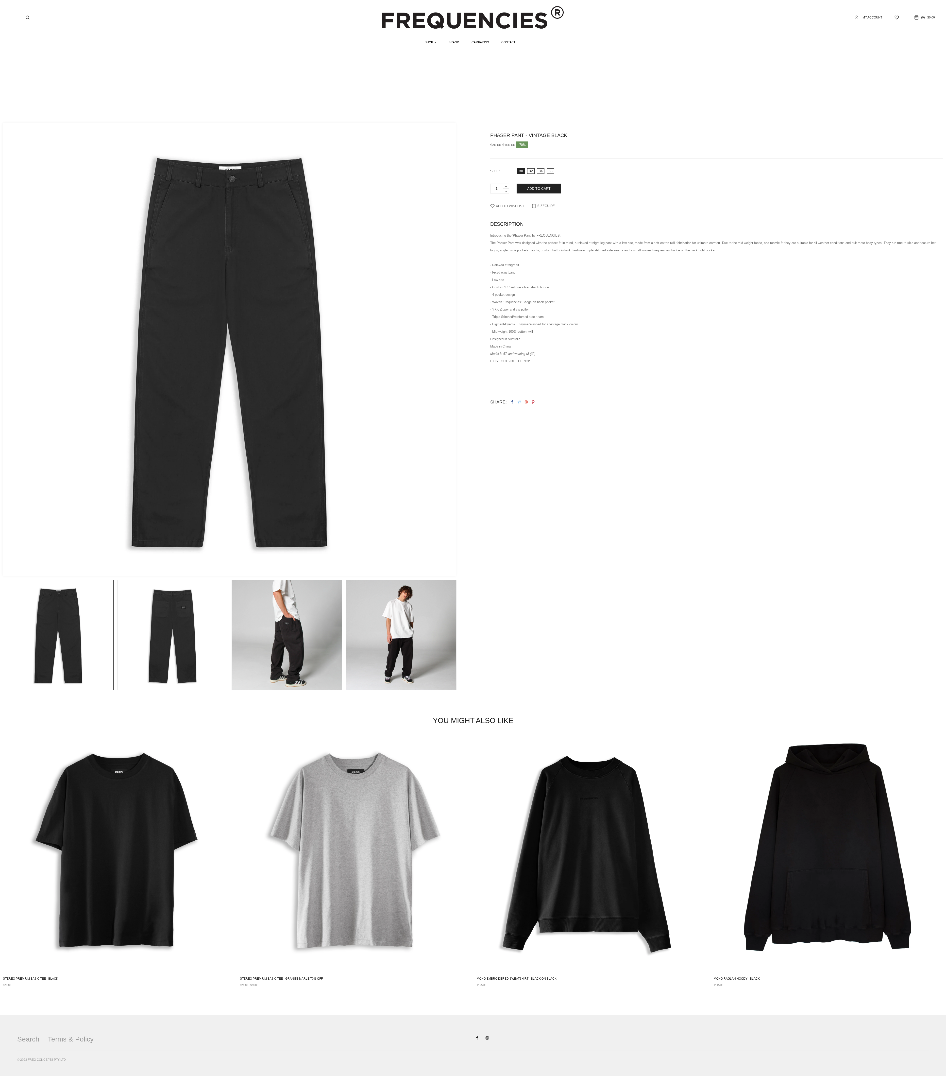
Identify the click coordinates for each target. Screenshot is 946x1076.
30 (521, 171)
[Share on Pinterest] (533, 402)
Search (28, 1039)
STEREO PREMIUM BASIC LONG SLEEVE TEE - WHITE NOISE (757, 978)
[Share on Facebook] (512, 402)
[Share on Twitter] (519, 402)
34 (541, 171)
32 (531, 171)
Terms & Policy (71, 1039)
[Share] (526, 402)
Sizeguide (546, 206)
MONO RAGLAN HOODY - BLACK (26, 978)
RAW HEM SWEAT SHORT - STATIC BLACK (269, 978)
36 (551, 171)
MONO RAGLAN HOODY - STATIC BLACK (505, 978)
